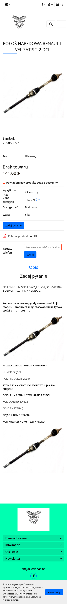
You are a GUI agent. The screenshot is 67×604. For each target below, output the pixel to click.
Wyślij (30, 254)
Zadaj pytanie (13, 225)
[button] (59, 4)
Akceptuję (54, 592)
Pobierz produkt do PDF (23, 236)
